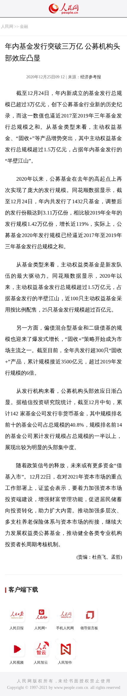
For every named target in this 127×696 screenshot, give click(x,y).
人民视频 (16, 662)
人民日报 (16, 628)
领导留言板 (89, 628)
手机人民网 (65, 628)
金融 (24, 26)
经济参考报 (90, 77)
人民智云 (41, 662)
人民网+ (40, 628)
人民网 (7, 26)
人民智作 (65, 662)
